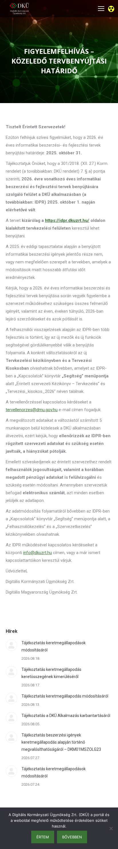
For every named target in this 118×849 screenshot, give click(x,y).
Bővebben (72, 837)
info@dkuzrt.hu (37, 552)
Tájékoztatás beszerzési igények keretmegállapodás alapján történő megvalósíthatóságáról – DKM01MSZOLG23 (61, 742)
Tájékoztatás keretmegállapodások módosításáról (53, 646)
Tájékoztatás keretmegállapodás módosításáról (64, 696)
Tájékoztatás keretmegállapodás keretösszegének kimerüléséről (51, 673)
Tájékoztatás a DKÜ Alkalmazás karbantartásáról (65, 715)
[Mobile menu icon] (101, 8)
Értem (42, 837)
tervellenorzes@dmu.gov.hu (32, 409)
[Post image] (11, 645)
